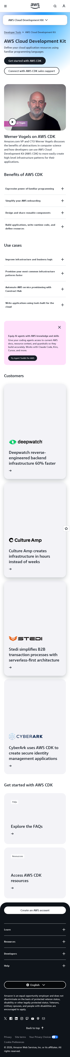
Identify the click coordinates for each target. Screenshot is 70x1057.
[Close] (59, 327)
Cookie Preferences (14, 1042)
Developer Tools (12, 32)
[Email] (43, 1019)
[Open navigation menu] (5, 6)
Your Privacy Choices (40, 1036)
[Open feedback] (66, 528)
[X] (5, 1019)
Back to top (33, 1028)
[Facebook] (11, 1019)
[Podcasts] (38, 1019)
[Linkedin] (16, 1019)
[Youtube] (32, 1019)
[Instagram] (21, 1019)
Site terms (20, 1036)
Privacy (8, 1036)
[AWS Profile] (63, 6)
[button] (28, 20)
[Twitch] (27, 1019)
